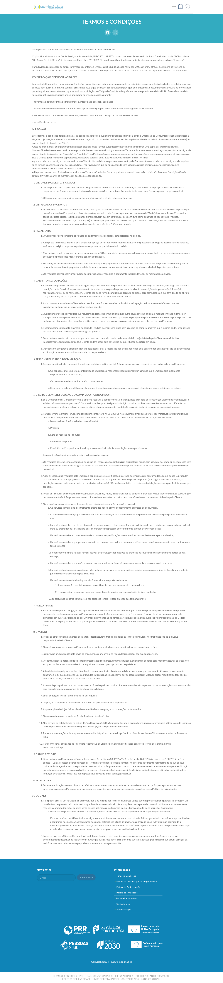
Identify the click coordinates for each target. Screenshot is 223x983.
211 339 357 (114, 413)
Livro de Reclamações (126, 898)
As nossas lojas (123, 909)
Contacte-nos (123, 904)
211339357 (95, 59)
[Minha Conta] (187, 6)
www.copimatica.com (174, 139)
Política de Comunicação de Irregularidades (136, 881)
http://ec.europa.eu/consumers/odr (110, 726)
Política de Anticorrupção (128, 887)
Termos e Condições (126, 875)
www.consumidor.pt (53, 747)
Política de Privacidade (164, 788)
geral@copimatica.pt (121, 59)
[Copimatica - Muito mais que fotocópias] (48, 7)
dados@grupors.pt (121, 773)
